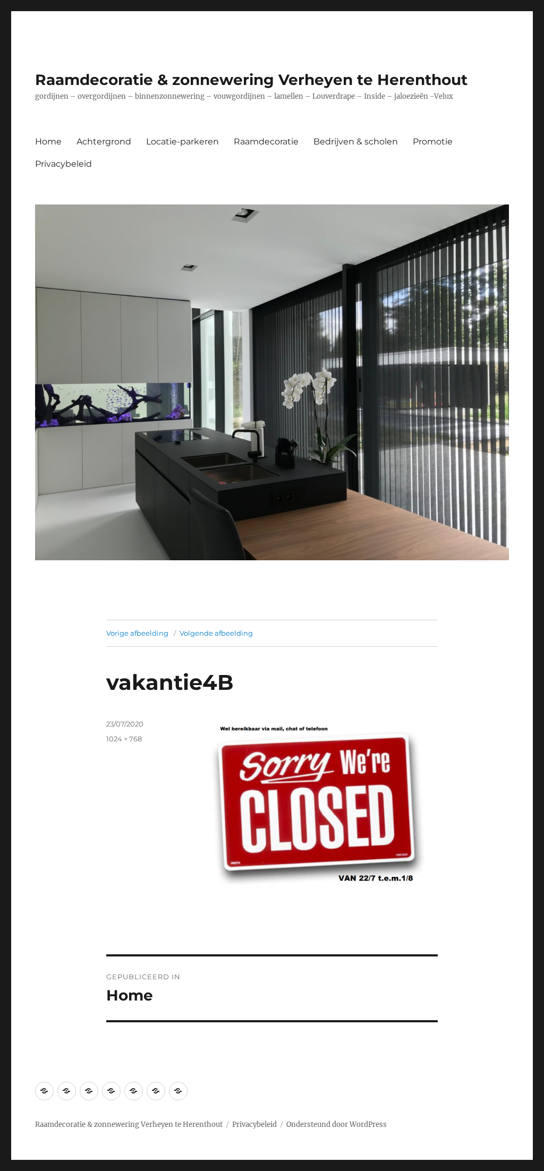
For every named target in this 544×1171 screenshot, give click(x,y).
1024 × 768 (124, 738)
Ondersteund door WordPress (336, 1124)
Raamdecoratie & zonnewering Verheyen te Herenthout (251, 80)
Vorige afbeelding (137, 633)
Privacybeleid (63, 164)
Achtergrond (103, 141)
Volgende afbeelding (216, 633)
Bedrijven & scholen (355, 141)
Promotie (433, 141)
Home (48, 141)
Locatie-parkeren (182, 141)
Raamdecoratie (266, 141)
